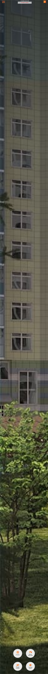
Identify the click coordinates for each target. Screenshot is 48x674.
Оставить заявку (25, 2)
